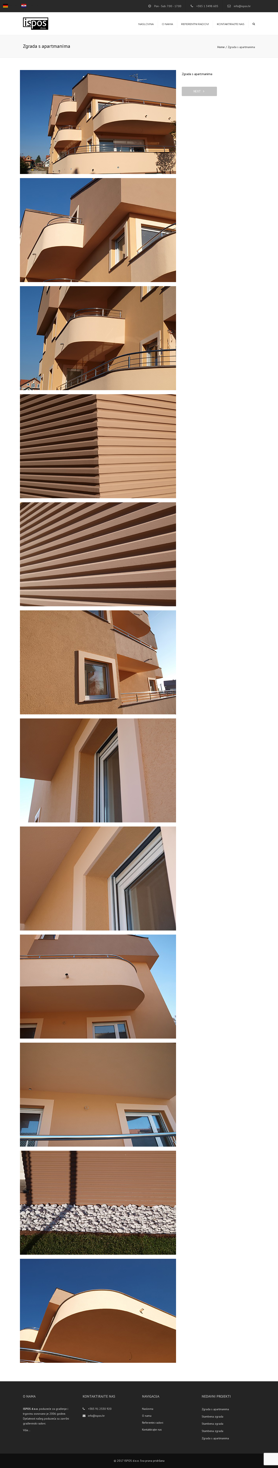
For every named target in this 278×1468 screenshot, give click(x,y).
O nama (167, 24)
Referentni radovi (195, 24)
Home (221, 47)
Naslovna (146, 24)
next (198, 91)
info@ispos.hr (242, 6)
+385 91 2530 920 (99, 1409)
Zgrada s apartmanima (215, 1409)
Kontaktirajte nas (230, 24)
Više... (26, 1430)
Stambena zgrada (212, 1416)
